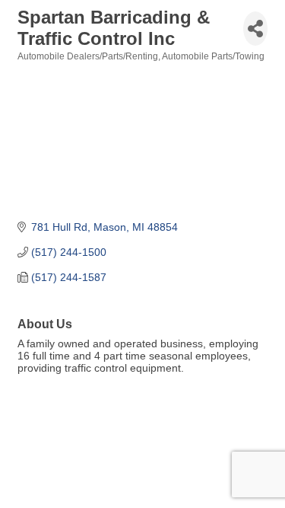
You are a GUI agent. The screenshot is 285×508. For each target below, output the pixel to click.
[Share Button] (255, 28)
